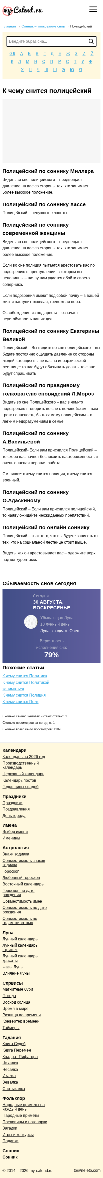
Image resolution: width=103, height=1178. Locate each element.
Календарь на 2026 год (23, 757)
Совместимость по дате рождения (24, 909)
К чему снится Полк (20, 702)
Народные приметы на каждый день (23, 1107)
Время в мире (15, 1008)
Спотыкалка (13, 1089)
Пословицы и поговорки (24, 1122)
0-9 (12, 53)
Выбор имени (15, 831)
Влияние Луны (16, 973)
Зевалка (10, 1082)
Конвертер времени (21, 1021)
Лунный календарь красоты (20, 958)
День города (14, 815)
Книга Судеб (14, 1044)
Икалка (9, 1076)
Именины (11, 838)
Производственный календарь (20, 765)
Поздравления (16, 809)
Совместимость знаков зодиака (23, 862)
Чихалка (10, 1063)
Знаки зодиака (15, 854)
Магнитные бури (17, 989)
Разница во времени (21, 1015)
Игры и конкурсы (18, 1135)
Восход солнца (16, 1002)
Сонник (10, 1157)
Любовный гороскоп (21, 877)
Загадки (9, 1128)
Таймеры (11, 1028)
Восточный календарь (23, 884)
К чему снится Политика (24, 676)
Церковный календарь (23, 774)
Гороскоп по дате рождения (18, 892)
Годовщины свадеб (20, 787)
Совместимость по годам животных (19, 920)
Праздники (12, 803)
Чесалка (10, 1069)
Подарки (10, 1141)
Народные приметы (20, 1115)
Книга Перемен (16, 1050)
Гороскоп (11, 871)
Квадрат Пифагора (20, 1057)
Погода (9, 996)
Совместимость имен (22, 901)
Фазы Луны (13, 967)
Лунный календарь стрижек (20, 947)
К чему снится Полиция (24, 695)
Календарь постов (19, 780)
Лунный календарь (20, 939)
